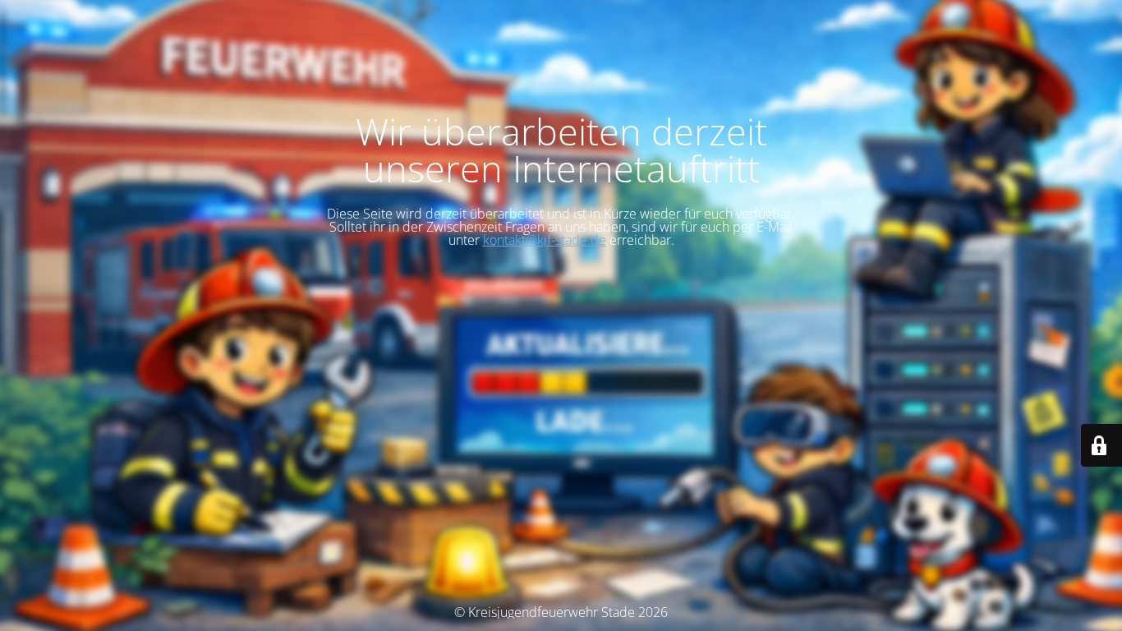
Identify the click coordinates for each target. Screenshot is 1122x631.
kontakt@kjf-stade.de (544, 240)
